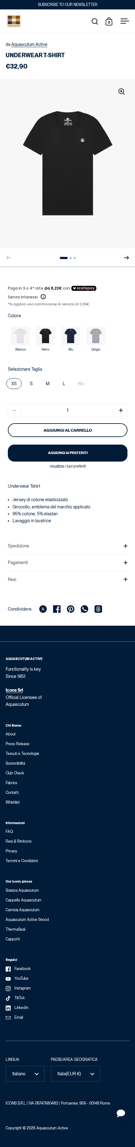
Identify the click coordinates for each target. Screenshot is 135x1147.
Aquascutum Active (29, 44)
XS (14, 383)
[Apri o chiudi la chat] (121, 1114)
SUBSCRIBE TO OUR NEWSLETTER (67, 5)
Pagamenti (18, 562)
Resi (12, 579)
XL (81, 383)
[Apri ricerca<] (95, 21)
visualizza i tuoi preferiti (68, 466)
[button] (126, 258)
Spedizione (18, 545)
